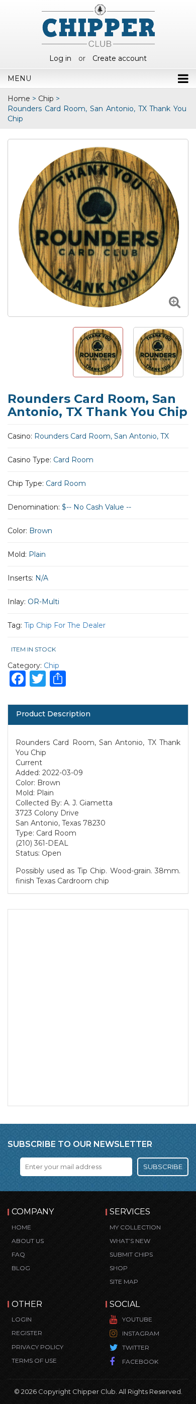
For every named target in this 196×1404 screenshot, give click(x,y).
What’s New (130, 1241)
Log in (60, 58)
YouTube (137, 1319)
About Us (28, 1241)
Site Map (124, 1281)
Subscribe (162, 1167)
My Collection (135, 1227)
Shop (119, 1268)
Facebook (140, 1361)
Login (22, 1319)
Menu (19, 78)
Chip (46, 98)
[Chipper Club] (98, 25)
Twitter (135, 1347)
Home (19, 98)
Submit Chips (131, 1254)
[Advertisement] (98, 1008)
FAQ (18, 1254)
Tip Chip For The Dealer (65, 625)
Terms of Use (34, 1360)
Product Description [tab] (53, 713)
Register (27, 1333)
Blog (21, 1268)
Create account (119, 58)
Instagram (140, 1333)
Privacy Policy (37, 1347)
